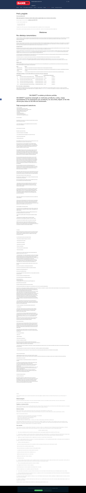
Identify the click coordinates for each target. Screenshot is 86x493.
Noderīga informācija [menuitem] (58, 7)
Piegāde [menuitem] (44, 7)
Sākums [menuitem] (17, 7)
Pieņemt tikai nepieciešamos (47, 490)
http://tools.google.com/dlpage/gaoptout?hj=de (22, 59)
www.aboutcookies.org (45, 44)
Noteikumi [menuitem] (48, 7)
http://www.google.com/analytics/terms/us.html (51, 51)
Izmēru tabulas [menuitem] (40, 7)
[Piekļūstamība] (69, 1)
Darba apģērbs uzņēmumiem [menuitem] (28, 7)
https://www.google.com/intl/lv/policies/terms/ (25, 51)
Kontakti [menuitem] (52, 7)
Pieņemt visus (38, 490)
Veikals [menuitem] (21, 7)
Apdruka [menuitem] (35, 7)
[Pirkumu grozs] (67, 1)
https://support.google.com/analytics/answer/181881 (56, 58)
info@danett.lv (25, 253)
